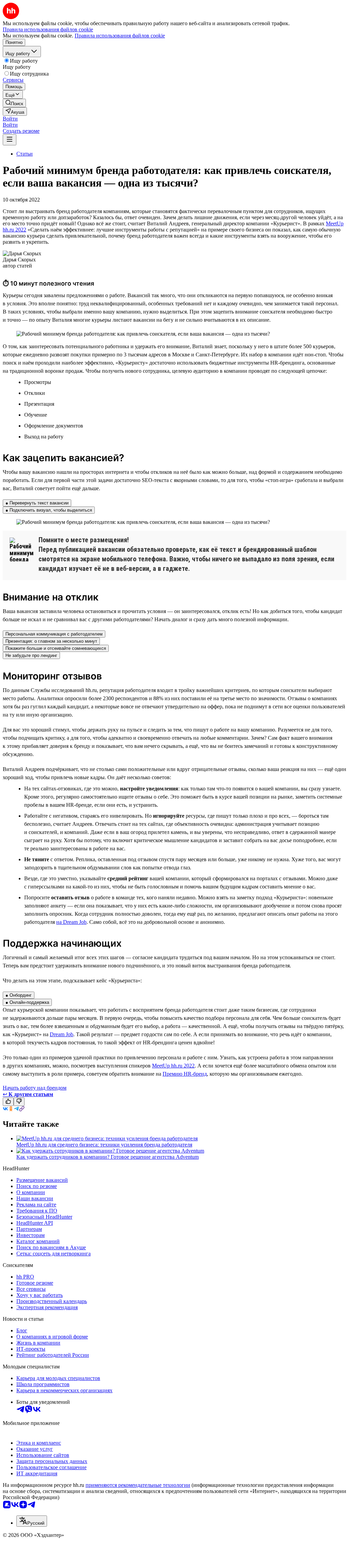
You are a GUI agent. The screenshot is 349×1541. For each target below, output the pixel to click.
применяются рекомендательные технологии (138, 1485)
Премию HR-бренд (185, 1074)
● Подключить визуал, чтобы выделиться (48, 510)
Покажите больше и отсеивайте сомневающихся (55, 648)
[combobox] (31, 1521)
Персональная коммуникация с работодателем (54, 634)
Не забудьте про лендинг (31, 655)
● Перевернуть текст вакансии (37, 502)
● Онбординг (18, 995)
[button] (10, 119)
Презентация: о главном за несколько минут (51, 641)
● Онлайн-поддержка (27, 1002)
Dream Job (61, 1034)
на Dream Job (71, 922)
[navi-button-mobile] (9, 139)
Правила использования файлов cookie (120, 35)
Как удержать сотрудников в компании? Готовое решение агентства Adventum (107, 1157)
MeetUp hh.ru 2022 (173, 1066)
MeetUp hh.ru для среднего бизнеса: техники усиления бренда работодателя (104, 1144)
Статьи (24, 154)
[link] (14, 103)
